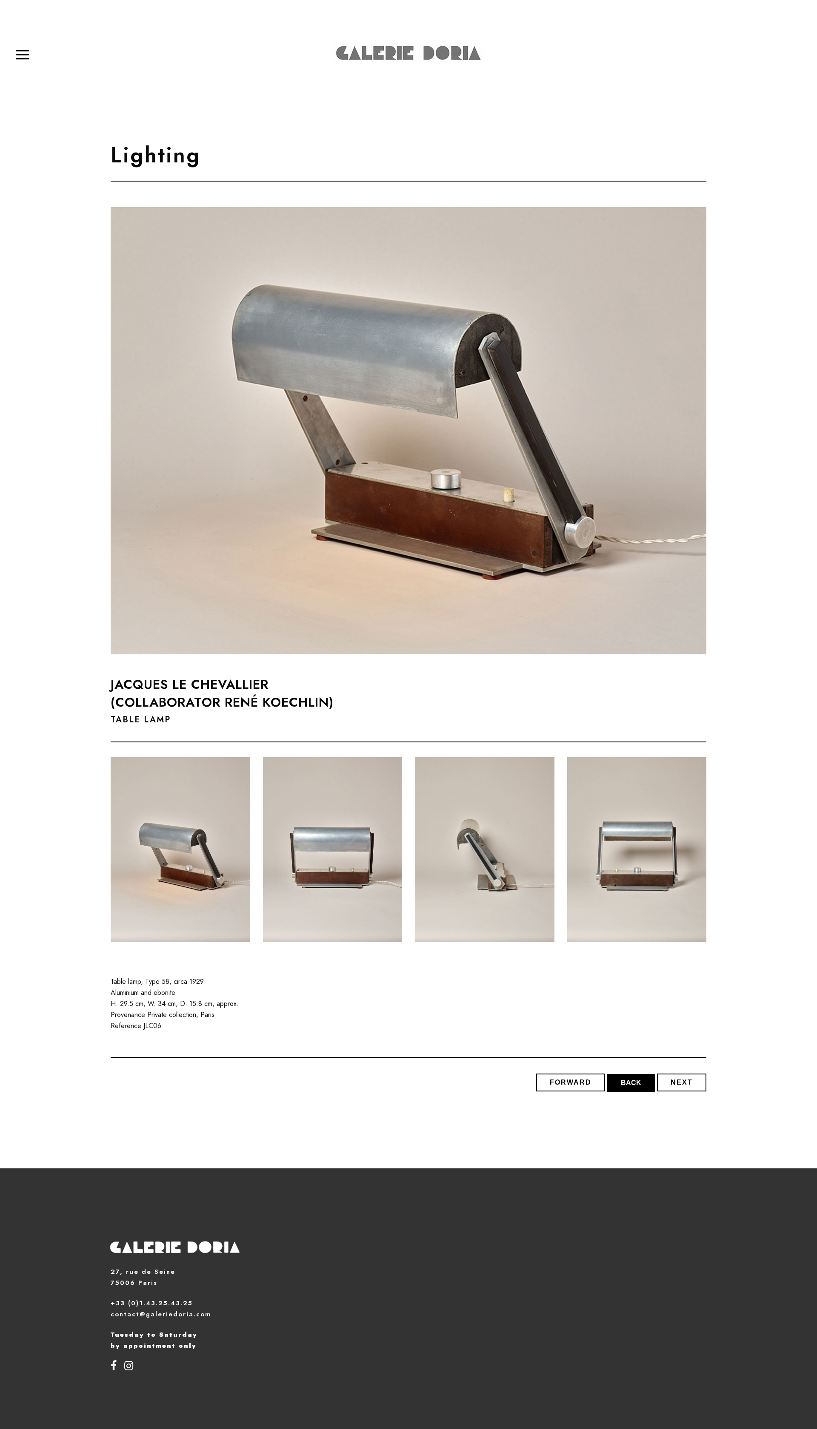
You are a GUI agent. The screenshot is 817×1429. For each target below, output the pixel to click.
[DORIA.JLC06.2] (333, 850)
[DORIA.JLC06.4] (637, 850)
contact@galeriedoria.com (161, 1314)
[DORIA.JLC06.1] (180, 850)
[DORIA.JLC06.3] (484, 850)
